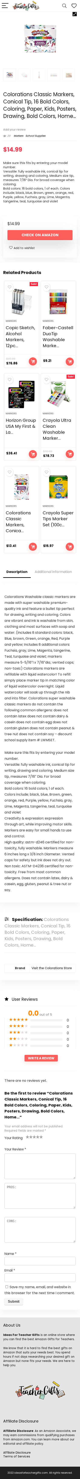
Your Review (15, 1149)
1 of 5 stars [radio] (27, 1136)
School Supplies (35, 136)
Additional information (53, 571)
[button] (75, 14)
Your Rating (13, 1138)
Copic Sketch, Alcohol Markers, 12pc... (20, 337)
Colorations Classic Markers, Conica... (18, 522)
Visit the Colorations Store (52, 968)
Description (17, 571)
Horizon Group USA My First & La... (21, 426)
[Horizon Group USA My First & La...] (21, 394)
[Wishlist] (74, 6)
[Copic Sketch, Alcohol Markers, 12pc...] (21, 302)
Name (10, 1253)
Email (9, 1270)
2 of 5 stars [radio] (29, 1136)
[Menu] (5, 6)
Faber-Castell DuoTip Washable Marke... (58, 337)
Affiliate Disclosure (17, 1452)
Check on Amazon (40, 235)
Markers (18, 136)
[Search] (64, 6)
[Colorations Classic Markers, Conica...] (21, 487)
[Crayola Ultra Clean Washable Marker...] (58, 394)
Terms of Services (16, 1456)
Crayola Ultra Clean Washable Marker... (57, 429)
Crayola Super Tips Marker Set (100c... (58, 519)
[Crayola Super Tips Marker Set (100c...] (58, 487)
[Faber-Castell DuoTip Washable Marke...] (58, 302)
